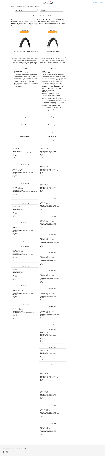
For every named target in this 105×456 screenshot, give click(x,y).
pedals (101, 2)
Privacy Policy (14, 448)
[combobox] (26, 10)
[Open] (36, 10)
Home (12, 6)
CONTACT (52, 30)
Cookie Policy (22, 448)
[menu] (2, 2)
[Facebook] (3, 452)
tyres (94, 2)
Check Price (24, 32)
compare (18, 6)
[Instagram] (7, 452)
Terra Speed (25, 30)
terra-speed (30, 6)
